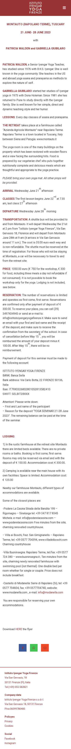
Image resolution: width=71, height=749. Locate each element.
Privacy (9, 721)
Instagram (10, 743)
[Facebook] (23, 648)
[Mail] (45, 648)
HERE (18, 629)
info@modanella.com (50, 592)
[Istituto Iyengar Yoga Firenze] (35, 8)
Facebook (10, 738)
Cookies (9, 725)
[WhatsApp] (34, 648)
